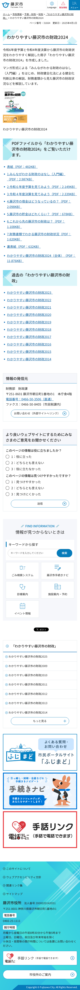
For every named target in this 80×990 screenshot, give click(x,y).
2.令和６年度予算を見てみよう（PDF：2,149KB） (42, 186)
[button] (51, 5)
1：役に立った (21, 456)
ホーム (6, 14)
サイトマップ (14, 894)
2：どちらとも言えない (27, 462)
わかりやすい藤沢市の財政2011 (28, 684)
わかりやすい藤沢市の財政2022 (29, 300)
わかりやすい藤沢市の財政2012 (28, 694)
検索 (64, 553)
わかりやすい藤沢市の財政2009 (28, 666)
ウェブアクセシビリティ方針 (23, 877)
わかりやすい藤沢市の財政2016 (29, 344)
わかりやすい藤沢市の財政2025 (28, 656)
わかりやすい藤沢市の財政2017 (29, 336)
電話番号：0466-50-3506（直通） (30, 399)
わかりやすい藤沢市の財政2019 (29, 322)
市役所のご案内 (40, 974)
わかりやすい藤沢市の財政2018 (29, 329)
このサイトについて (18, 869)
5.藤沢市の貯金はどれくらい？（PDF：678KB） (40, 214)
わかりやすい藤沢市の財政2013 (28, 703)
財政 (40, 14)
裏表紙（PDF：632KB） (24, 246)
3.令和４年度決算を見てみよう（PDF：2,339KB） (42, 194)
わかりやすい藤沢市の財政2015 (29, 351)
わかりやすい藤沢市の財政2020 (29, 314)
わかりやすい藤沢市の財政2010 (28, 675)
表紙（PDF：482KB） (22, 166)
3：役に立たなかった (26, 469)
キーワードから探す (23, 544)
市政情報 (17, 14)
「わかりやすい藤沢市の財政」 (34, 646)
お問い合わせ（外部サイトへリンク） (37, 413)
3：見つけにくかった (26, 494)
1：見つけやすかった (26, 481)
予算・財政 (30, 14)
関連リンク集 (14, 885)
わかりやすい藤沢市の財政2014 (29, 359)
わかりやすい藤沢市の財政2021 (29, 307)
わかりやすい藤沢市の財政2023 (30, 292)
